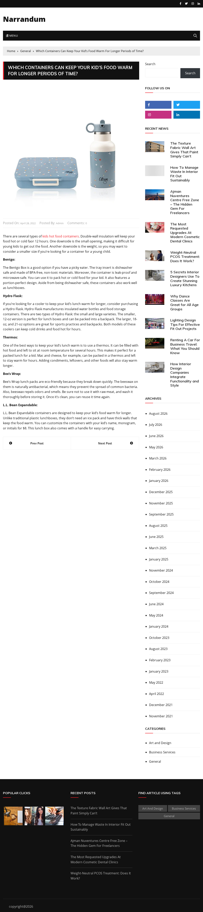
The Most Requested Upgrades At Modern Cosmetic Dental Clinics (185, 232)
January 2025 (158, 559)
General (155, 761)
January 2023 (158, 671)
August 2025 (158, 525)
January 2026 (158, 480)
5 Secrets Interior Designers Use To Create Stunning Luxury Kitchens (184, 278)
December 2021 (161, 705)
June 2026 (156, 436)
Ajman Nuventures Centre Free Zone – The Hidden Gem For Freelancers (184, 202)
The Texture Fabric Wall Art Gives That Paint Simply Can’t (184, 149)
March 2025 (158, 548)
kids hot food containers (60, 236)
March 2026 (158, 458)
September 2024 (161, 593)
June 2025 (156, 537)
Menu (13, 35)
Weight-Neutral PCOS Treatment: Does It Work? (185, 256)
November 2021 (161, 716)
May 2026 (156, 447)
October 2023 (159, 638)
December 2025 (161, 492)
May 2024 (156, 615)
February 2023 (159, 660)
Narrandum (24, 19)
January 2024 (158, 626)
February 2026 (159, 469)
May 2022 (156, 682)
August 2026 (158, 413)
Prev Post (37, 443)
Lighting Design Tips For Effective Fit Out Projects (185, 324)
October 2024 (159, 581)
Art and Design (160, 742)
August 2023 (158, 649)
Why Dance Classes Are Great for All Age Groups (184, 302)
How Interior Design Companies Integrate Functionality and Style (184, 375)
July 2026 (155, 424)
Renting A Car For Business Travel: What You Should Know (185, 346)
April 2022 (156, 694)
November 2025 (161, 503)
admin (60, 223)
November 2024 (161, 570)
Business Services (162, 752)
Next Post (105, 443)
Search (150, 64)
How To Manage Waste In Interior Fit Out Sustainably (184, 174)
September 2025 (161, 514)
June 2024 (156, 604)
